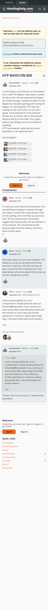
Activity (5, 450)
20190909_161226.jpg (17, 148)
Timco (11, 292)
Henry (11, 251)
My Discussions (8, 457)
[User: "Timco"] (4, 293)
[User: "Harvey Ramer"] (4, 84)
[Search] (39, 9)
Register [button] (31, 185)
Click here (7, 54)
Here (15, 31)
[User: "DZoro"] (4, 199)
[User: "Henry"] (4, 252)
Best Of (5, 464)
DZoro (11, 198)
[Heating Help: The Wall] (20, 9)
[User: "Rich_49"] (5, 337)
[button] (44, 76)
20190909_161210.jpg (17, 143)
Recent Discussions (10, 446)
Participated (7, 468)
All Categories (8, 443)
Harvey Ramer (14, 83)
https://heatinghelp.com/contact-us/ (18, 45)
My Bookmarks (24, 453)
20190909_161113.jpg (17, 159)
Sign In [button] (16, 185)
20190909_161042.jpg (17, 154)
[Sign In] (44, 9)
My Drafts (24, 461)
